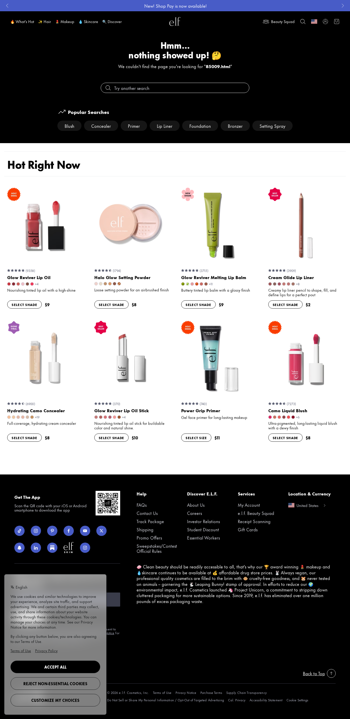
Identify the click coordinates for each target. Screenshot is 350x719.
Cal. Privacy (236, 700)
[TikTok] (19, 531)
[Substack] (52, 548)
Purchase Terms (211, 692)
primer (134, 125)
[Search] (303, 21)
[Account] (325, 21)
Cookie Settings (297, 700)
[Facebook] (69, 531)
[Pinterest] (52, 531)
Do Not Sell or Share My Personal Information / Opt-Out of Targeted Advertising (165, 700)
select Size (196, 437)
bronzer (235, 125)
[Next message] (343, 6)
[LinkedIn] (36, 548)
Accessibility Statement (266, 700)
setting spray (272, 125)
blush (69, 125)
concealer (101, 125)
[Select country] (314, 21)
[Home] (175, 21)
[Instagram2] (85, 548)
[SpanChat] (19, 548)
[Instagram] (36, 531)
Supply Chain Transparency (246, 692)
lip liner (164, 125)
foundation (200, 125)
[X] (101, 531)
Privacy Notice (186, 692)
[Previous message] (7, 6)
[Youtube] (85, 531)
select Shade (24, 304)
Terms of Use (162, 692)
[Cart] (337, 21)
